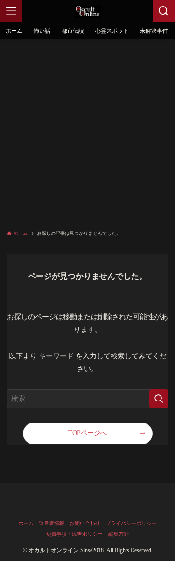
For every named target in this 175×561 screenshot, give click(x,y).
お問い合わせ (85, 523)
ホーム (26, 523)
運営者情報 (51, 523)
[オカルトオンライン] (87, 11)
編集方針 (118, 534)
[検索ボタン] (164, 11)
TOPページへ (87, 433)
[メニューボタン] (11, 11)
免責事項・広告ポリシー (74, 534)
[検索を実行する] (158, 398)
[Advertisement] (87, 131)
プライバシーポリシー (131, 523)
